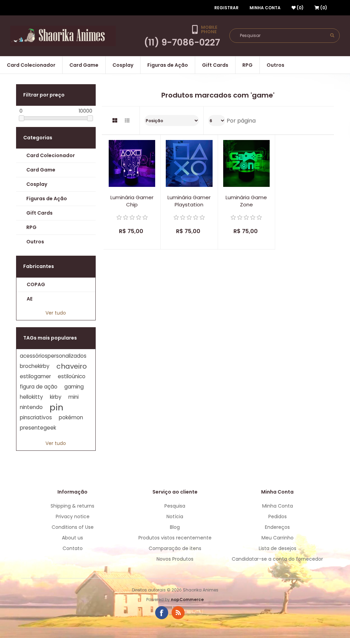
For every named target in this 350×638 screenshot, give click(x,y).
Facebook (161, 612)
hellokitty (31, 396)
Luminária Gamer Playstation (189, 201)
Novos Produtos (175, 559)
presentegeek (38, 427)
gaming (74, 386)
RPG (247, 65)
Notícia (174, 516)
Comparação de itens (175, 548)
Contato (73, 548)
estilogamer (35, 376)
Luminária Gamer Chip (131, 201)
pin (56, 407)
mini (73, 396)
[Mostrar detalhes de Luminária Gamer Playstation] (189, 163)
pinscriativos (36, 417)
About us (72, 537)
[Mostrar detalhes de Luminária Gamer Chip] (132, 163)
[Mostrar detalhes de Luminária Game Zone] (246, 163)
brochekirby (35, 366)
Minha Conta (265, 8)
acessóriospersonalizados (53, 355)
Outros (275, 65)
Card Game (83, 65)
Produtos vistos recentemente (175, 537)
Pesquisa (174, 505)
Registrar (226, 8)
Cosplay (122, 65)
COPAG (36, 284)
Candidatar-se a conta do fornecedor (277, 559)
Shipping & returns (72, 505)
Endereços (277, 527)
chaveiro (71, 366)
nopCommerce (187, 599)
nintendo (31, 407)
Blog (175, 527)
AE (29, 298)
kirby (56, 396)
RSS (178, 612)
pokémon (71, 417)
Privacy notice (73, 516)
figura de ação (38, 386)
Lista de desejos (277, 548)
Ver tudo (55, 312)
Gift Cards (215, 65)
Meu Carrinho (277, 537)
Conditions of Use (73, 527)
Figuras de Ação (167, 65)
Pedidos (277, 516)
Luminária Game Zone (246, 201)
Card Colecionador (31, 65)
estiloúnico (71, 376)
